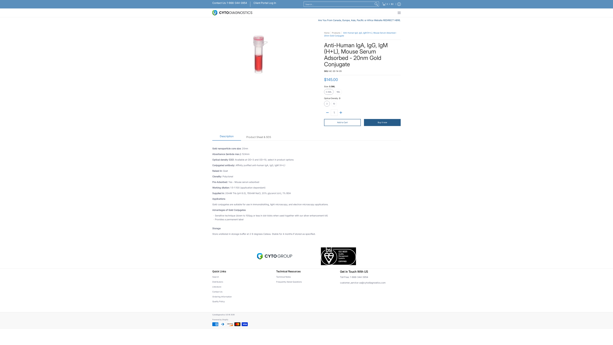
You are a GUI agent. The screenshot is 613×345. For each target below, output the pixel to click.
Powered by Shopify (220, 320)
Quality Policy (218, 301)
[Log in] (399, 4)
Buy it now (382, 122)
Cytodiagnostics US (220, 315)
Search (215, 277)
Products (336, 33)
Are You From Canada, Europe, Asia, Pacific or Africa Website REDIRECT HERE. (359, 20)
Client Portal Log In (265, 2)
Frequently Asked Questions (289, 282)
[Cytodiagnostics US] (232, 12)
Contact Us (217, 292)
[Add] (340, 112)
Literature (216, 287)
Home (326, 33)
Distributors (217, 282)
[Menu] (399, 12)
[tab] (226, 137)
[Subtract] (327, 112)
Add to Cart (342, 122)
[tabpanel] (306, 191)
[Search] (376, 4)
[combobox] (339, 4)
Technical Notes (283, 277)
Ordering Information (222, 296)
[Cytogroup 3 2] (274, 256)
